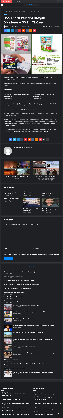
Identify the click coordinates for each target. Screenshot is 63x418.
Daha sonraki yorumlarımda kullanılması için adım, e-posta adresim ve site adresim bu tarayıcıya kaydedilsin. (32, 254)
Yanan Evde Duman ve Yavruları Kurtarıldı (48, 192)
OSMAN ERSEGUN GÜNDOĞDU (13, 26)
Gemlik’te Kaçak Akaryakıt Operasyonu (30, 209)
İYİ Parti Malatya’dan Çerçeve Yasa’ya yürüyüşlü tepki (25, 1)
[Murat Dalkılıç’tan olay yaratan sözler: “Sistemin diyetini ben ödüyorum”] (8, 328)
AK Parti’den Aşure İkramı (11, 360)
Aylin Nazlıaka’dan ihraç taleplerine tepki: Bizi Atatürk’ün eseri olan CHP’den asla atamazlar (29, 364)
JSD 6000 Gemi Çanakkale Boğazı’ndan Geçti (26, 305)
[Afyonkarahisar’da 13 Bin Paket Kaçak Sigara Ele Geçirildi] (8, 314)
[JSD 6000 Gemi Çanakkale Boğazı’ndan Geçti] (8, 307)
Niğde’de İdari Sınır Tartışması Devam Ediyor (12, 199)
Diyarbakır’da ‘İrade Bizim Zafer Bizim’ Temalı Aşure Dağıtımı (20, 272)
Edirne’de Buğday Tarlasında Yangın (31, 192)
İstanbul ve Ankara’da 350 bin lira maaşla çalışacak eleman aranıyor (32, 339)
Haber (11, 11)
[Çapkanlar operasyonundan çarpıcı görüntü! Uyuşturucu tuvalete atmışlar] (8, 355)
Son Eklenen (31, 266)
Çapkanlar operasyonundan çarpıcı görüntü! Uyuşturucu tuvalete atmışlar (34, 353)
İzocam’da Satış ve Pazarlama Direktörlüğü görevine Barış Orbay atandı (33, 372)
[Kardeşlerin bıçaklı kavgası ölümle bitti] (50, 202)
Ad (5, 242)
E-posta (6, 248)
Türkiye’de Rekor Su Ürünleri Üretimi (13, 276)
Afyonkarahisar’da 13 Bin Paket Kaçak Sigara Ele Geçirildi (29, 312)
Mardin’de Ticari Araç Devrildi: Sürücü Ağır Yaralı (12, 192)
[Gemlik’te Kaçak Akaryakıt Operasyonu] (31, 202)
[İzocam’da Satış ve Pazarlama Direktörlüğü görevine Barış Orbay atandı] (8, 374)
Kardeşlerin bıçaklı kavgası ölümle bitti (49, 209)
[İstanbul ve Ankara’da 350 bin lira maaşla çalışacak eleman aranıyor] (8, 341)
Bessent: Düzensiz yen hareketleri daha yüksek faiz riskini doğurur (22, 284)
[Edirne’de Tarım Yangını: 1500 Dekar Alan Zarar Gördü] (8, 334)
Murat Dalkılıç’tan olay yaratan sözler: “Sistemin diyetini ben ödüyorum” (33, 325)
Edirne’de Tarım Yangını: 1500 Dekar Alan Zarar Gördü (28, 332)
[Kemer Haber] (31, 5)
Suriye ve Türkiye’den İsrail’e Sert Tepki (14, 368)
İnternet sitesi (36, 248)
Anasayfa (6, 11)
